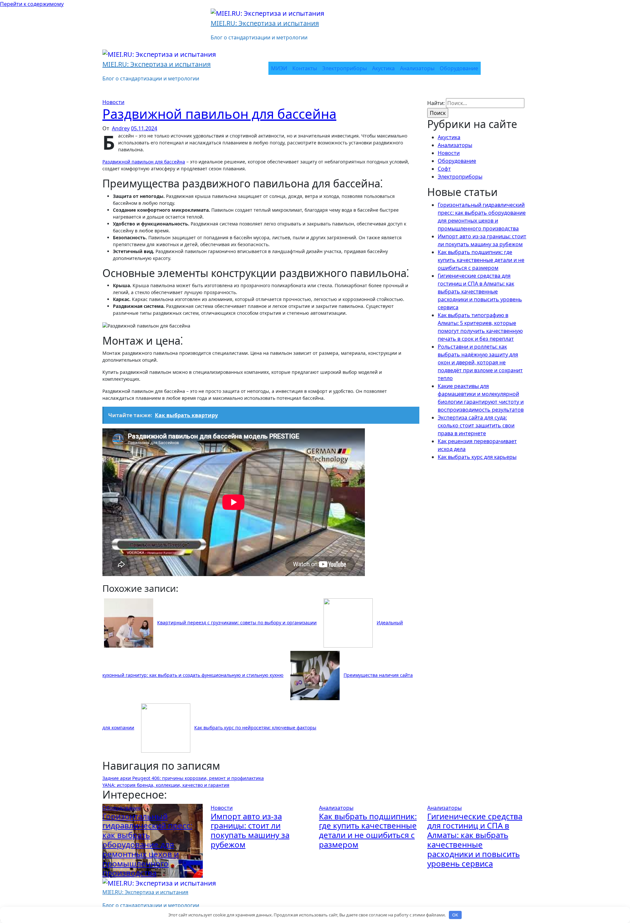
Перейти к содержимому (32, 4)
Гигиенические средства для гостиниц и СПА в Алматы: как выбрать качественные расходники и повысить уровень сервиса (480, 291)
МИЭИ (279, 68)
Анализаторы (417, 68)
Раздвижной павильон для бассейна (219, 114)
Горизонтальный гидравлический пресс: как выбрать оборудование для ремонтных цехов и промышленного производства (147, 844)
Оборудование (459, 68)
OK (455, 915)
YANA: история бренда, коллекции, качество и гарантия (165, 785)
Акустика (383, 68)
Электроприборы (344, 68)
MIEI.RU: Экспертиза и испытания (265, 23)
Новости (113, 102)
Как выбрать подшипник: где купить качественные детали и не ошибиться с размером (481, 259)
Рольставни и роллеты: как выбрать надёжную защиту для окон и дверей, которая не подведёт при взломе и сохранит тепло (480, 362)
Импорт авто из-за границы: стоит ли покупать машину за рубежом (250, 830)
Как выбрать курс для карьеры (477, 457)
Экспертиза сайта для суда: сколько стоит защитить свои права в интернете (476, 425)
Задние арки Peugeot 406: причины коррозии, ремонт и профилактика (183, 778)
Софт (444, 168)
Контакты (304, 68)
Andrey (121, 128)
